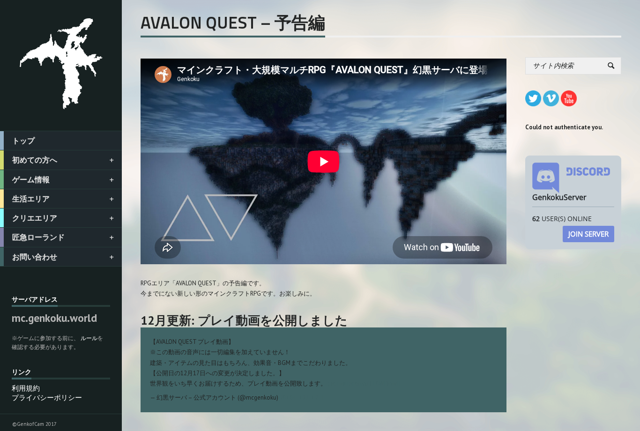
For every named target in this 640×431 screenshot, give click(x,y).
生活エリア (31, 198)
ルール (89, 338)
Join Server (588, 233)
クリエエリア (34, 217)
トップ (23, 140)
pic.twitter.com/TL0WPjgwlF (365, 383)
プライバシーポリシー (47, 397)
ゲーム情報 (31, 179)
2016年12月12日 (302, 397)
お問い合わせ (34, 256)
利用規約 (26, 388)
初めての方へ (34, 159)
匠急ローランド (38, 237)
